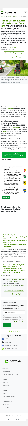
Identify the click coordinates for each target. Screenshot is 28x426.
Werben (4, 379)
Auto (8, 279)
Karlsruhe (9, 281)
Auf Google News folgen (11, 345)
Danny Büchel (12, 47)
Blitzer (23, 279)
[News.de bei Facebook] (14, 419)
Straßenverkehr (17, 281)
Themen (4, 393)
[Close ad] (1, 9)
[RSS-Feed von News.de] (19, 419)
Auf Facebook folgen (10, 339)
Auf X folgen (8, 342)
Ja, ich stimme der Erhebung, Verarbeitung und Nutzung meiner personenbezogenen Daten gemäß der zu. (14, 318)
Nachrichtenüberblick (8, 397)
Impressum (5, 368)
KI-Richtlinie (5, 405)
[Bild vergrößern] (27, 61)
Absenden (6, 197)
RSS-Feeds (5, 390)
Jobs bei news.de (7, 401)
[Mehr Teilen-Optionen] (19, 57)
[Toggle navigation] (25, 13)
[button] (14, 52)
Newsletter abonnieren (11, 349)
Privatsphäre (6, 408)
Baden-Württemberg (15, 279)
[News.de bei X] (16, 419)
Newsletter (5, 385)
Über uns (5, 382)
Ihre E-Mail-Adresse (7, 159)
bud (2, 275)
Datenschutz (6, 371)
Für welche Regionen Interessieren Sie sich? (12, 166)
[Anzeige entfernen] (27, 420)
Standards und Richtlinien (10, 374)
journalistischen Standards (9, 285)
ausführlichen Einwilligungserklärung (13, 321)
